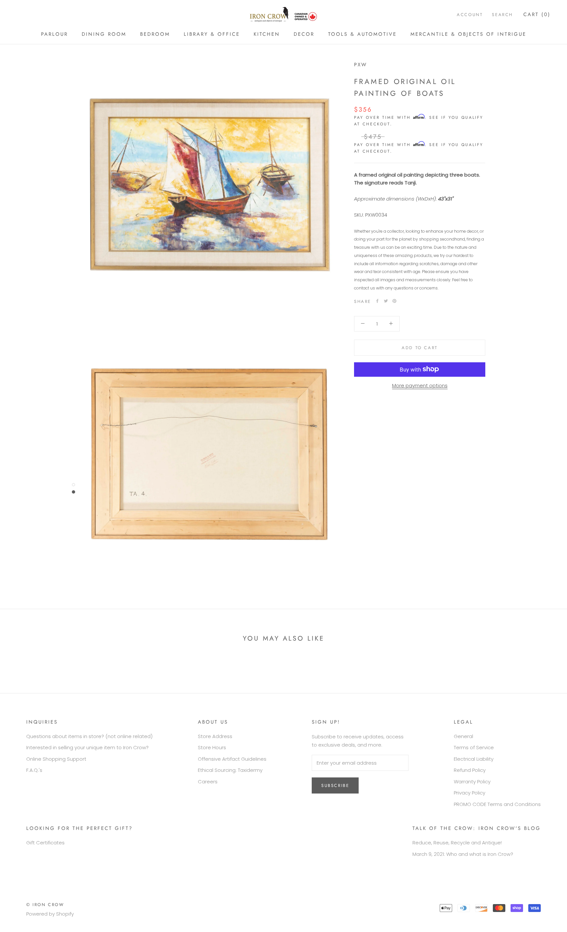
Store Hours (212, 747)
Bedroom (155, 34)
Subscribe (335, 785)
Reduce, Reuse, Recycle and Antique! (457, 842)
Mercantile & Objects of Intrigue (468, 34)
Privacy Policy (469, 792)
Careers (208, 781)
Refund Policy (470, 770)
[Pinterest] (394, 301)
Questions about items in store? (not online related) (89, 736)
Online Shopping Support (56, 758)
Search (502, 14)
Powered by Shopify (50, 913)
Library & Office (212, 34)
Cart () (537, 14)
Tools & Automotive (362, 34)
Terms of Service (474, 747)
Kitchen (267, 34)
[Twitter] (386, 301)
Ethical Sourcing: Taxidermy (230, 770)
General (463, 736)
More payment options (420, 385)
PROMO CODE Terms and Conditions (497, 804)
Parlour (54, 34)
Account (470, 14)
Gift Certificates (45, 842)
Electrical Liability (474, 758)
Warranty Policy (472, 781)
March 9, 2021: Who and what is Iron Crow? (462, 854)
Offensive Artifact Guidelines (232, 758)
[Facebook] (377, 301)
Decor (304, 34)
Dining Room (104, 34)
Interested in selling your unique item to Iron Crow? (87, 747)
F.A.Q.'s (34, 770)
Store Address (215, 736)
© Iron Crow (45, 904)
